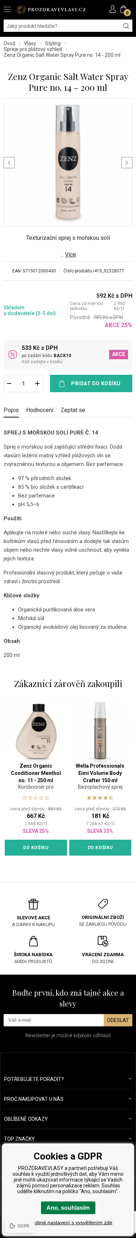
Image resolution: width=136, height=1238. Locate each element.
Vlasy (30, 43)
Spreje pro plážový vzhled (33, 49)
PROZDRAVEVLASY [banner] (51, 9)
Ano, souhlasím (68, 1208)
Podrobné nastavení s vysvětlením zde (68, 1222)
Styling (53, 43)
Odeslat (118, 1020)
